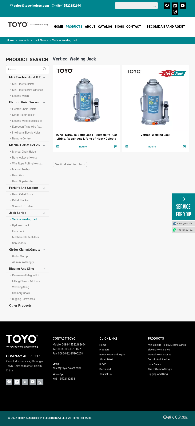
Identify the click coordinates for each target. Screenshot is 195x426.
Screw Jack (19, 243)
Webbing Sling (20, 287)
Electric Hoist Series (24, 102)
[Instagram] (175, 12)
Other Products (20, 305)
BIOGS (102, 364)
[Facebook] (167, 5)
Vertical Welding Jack (25, 219)
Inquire (82, 146)
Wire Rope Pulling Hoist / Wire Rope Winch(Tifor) (30, 163)
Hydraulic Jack (21, 225)
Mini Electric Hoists (23, 83)
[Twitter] (25, 382)
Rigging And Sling (21, 269)
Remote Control (21, 138)
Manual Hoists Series (24, 145)
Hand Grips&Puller (23, 181)
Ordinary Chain (21, 293)
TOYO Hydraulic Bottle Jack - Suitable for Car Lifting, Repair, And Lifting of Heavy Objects (86, 136)
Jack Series (17, 213)
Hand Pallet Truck (22, 194)
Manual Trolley (21, 169)
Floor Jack (18, 231)
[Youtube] (183, 5)
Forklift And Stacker (23, 188)
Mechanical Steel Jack (25, 237)
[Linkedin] (175, 5)
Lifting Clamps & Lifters (26, 281)
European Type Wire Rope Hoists (30, 126)
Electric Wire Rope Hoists (27, 120)
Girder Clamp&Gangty (24, 249)
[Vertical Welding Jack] (155, 98)
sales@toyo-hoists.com (31, 5)
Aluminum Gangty (23, 262)
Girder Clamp (20, 256)
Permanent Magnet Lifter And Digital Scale (30, 275)
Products (104, 349)
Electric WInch (20, 95)
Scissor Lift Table (22, 206)
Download (105, 369)
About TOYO (106, 359)
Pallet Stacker (20, 200)
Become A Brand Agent (112, 354)
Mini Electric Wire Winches (27, 89)
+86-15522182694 (68, 5)
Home (102, 344)
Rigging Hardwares (23, 298)
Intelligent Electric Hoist (26, 132)
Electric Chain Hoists (24, 108)
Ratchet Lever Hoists (24, 157)
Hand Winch (19, 175)
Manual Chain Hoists (24, 151)
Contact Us (105, 374)
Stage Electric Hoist (23, 114)
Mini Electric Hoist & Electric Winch (29, 77)
